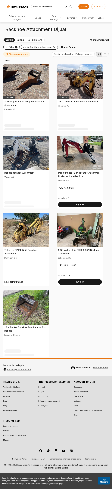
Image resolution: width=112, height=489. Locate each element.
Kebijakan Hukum (38, 459)
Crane (76, 415)
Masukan (7, 440)
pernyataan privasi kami (28, 483)
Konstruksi (78, 387)
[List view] (105, 54)
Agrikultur (77, 401)
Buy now (80, 204)
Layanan (71, 18)
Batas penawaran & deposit (49, 401)
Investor (6, 396)
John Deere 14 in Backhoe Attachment (78, 101)
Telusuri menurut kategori (17, 18)
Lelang (38, 18)
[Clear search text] (66, 6)
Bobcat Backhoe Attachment (19, 172)
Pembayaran (43, 406)
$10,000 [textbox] (65, 265)
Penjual (41, 392)
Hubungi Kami (100, 367)
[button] (11, 47)
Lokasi (101, 18)
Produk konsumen (81, 392)
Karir (5, 401)
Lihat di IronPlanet (13, 282)
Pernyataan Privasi (19, 459)
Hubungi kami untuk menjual (14, 435)
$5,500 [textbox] (64, 188)
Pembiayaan (88, 18)
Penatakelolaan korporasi (13, 392)
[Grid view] (99, 54)
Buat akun (98, 6)
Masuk (84, 6)
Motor (76, 406)
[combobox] (73, 54)
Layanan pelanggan (11, 426)
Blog (5, 406)
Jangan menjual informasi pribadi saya (65, 459)
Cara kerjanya (54, 18)
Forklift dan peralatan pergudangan (88, 410)
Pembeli (41, 387)
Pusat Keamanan (10, 410)
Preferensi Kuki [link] (91, 459)
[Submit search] (70, 6)
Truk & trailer (79, 396)
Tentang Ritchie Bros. (11, 387)
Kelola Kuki (6, 483)
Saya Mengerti (104, 481)
